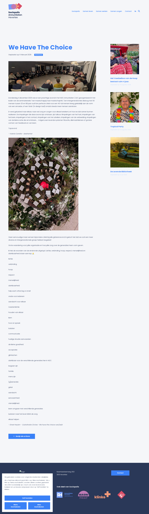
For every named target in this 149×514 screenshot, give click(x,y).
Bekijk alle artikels (23, 436)
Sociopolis (76, 11)
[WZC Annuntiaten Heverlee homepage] (65, 495)
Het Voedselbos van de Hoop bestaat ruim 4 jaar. (123, 80)
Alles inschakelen (39, 506)
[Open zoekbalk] (139, 11)
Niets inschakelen (15, 506)
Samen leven (88, 11)
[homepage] (33, 471)
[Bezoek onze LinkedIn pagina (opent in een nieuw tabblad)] (135, 11)
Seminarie (38, 55)
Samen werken (101, 11)
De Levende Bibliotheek (121, 171)
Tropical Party (117, 126)
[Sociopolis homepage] (15, 10)
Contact (128, 11)
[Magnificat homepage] (84, 495)
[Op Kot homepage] (121, 495)
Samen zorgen (116, 11)
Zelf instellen (27, 498)
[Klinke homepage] (102, 495)
